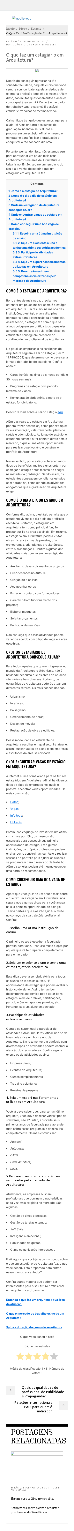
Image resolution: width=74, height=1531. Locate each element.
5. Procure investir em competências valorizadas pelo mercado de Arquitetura (35, 275)
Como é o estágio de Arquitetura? (33, 191)
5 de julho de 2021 (33, 41)
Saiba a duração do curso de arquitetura (34, 1327)
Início (10, 28)
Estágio (36, 28)
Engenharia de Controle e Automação (35, 1488)
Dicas (23, 28)
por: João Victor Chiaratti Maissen (31, 44)
